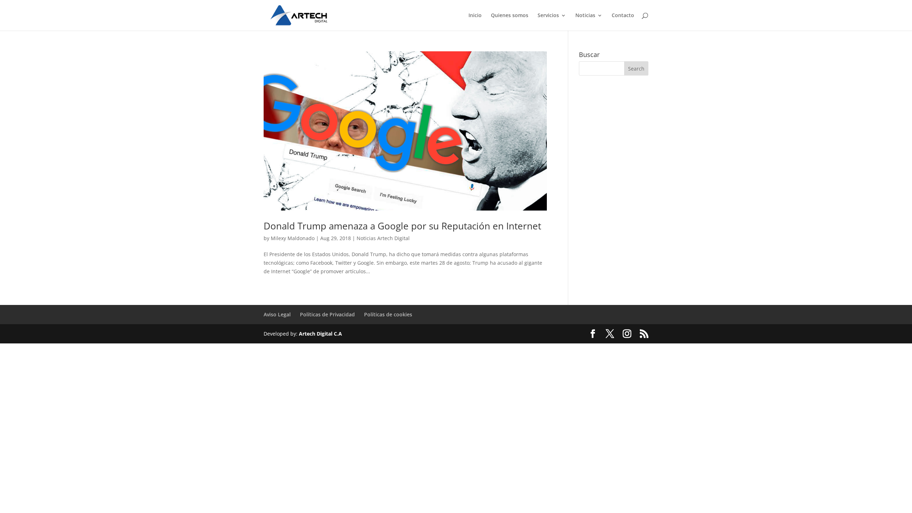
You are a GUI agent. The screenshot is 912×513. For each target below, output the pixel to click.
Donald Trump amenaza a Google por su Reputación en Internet (402, 225)
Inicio (475, 16)
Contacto (623, 16)
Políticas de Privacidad (327, 314)
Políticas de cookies (388, 314)
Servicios (548, 16)
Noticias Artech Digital (383, 238)
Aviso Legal (277, 314)
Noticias (585, 16)
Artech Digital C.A (320, 333)
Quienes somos (509, 16)
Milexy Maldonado (293, 238)
